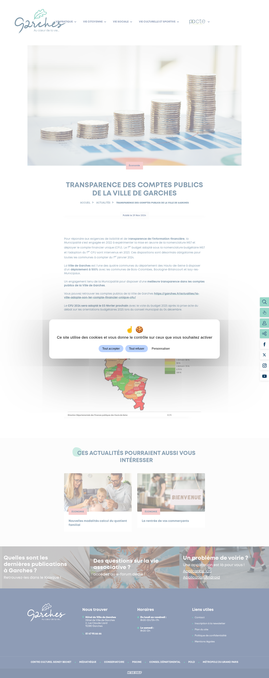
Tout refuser (136, 348)
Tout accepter (111, 348)
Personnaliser (161, 348)
